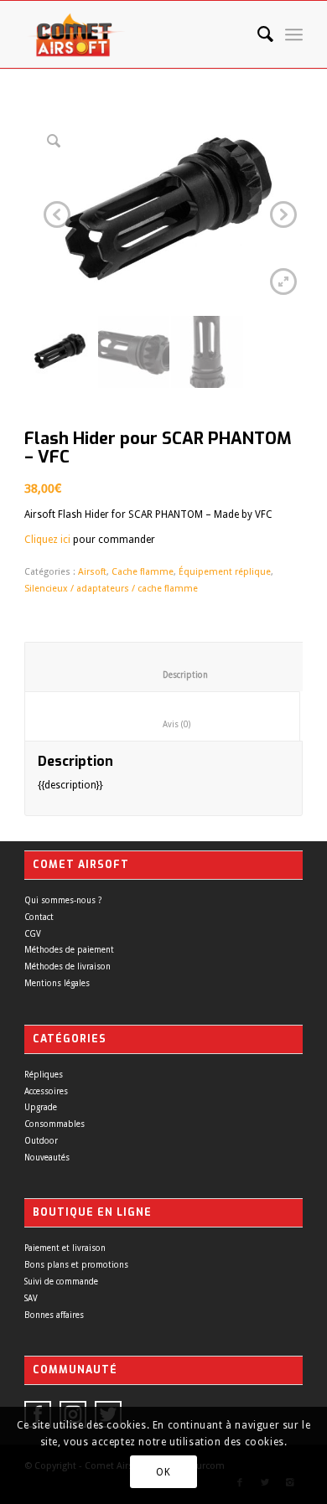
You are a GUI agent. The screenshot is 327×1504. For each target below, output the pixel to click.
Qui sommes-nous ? (62, 900)
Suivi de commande (61, 1281)
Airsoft (92, 571)
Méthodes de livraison (67, 966)
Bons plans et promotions (76, 1264)
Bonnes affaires (54, 1315)
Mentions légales (57, 983)
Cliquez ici (47, 539)
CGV (32, 933)
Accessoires (46, 1091)
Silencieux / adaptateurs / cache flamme (111, 588)
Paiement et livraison (65, 1248)
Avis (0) (162, 724)
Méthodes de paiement (69, 949)
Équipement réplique (225, 571)
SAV (31, 1298)
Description (173, 675)
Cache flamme (143, 571)
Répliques (43, 1074)
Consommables (54, 1124)
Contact (39, 917)
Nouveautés (47, 1157)
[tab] (172, 667)
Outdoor (41, 1140)
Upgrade (40, 1107)
